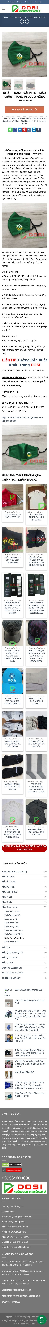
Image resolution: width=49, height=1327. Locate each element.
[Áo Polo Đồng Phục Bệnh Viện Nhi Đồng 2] (36, 497)
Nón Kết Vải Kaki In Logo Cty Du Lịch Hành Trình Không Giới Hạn (36, 561)
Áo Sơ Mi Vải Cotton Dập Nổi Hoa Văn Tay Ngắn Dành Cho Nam (12, 833)
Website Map (8, 1212)
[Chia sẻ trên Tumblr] (38, 130)
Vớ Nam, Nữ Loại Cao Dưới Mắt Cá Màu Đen (13, 786)
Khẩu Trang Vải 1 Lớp (13, 930)
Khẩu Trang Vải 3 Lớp (37, 17)
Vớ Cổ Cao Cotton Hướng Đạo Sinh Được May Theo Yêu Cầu (36, 788)
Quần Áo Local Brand (12, 968)
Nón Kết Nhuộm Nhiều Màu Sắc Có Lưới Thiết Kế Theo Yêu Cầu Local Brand (36, 656)
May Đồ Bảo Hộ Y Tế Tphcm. (15, 1237)
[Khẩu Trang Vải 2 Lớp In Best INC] (12, 497)
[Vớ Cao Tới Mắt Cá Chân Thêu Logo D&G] (36, 681)
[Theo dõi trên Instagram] (9, 1178)
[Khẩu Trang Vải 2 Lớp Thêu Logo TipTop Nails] (12, 540)
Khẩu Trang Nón (11, 919)
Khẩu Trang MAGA (12, 915)
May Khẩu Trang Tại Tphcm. (15, 1227)
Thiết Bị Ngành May (11, 978)
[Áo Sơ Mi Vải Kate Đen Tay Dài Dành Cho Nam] (36, 812)
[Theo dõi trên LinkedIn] (23, 1178)
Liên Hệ (38, 2)
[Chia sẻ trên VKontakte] (29, 130)
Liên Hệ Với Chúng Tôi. (13, 1206)
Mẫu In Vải (7, 897)
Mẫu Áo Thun (8, 887)
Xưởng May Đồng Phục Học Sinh (17, 1217)
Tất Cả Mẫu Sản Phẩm (12, 973)
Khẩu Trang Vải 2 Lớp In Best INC (13, 516)
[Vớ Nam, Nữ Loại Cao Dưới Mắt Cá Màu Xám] (36, 724)
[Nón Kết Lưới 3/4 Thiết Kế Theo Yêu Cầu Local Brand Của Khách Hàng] (12, 633)
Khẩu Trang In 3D (39, 118)
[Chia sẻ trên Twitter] (20, 130)
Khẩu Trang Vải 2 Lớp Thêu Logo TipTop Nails (13, 560)
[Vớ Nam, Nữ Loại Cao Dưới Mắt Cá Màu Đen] (12, 766)
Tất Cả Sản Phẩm (15, 2)
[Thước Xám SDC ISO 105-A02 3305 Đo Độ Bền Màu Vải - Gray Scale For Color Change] (36, 585)
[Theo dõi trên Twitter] (14, 1178)
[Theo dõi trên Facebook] (4, 1178)
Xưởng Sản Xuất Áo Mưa (14, 1232)
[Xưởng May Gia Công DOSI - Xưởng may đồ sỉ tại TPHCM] (26, 8)
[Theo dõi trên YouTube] (28, 1178)
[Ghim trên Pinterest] (24, 130)
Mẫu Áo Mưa (8, 877)
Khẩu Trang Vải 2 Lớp (13, 934)
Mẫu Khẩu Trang (20, 17)
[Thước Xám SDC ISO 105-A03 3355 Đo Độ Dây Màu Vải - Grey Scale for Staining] (12, 585)
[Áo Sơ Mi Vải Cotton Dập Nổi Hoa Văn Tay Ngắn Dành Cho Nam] (12, 812)
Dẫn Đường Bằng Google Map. (16, 1247)
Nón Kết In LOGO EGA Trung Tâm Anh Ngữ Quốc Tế (12, 701)
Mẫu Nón (6, 947)
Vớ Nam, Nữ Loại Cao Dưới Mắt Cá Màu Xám (36, 743)
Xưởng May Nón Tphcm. (13, 1222)
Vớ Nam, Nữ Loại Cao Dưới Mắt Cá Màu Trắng (13, 743)
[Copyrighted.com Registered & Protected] (12, 1171)
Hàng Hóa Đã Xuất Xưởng (21, 118)
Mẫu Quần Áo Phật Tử (12, 953)
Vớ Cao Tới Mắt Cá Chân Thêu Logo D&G (36, 701)
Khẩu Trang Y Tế (11, 942)
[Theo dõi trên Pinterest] (18, 1178)
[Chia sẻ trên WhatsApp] (10, 130)
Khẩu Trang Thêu (11, 926)
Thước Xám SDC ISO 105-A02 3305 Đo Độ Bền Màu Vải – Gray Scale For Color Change (36, 608)
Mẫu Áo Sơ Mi (8, 882)
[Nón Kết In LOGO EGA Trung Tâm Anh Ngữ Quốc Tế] (12, 681)
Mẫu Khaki (7, 902)
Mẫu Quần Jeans (10, 957)
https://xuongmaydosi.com (19, 1290)
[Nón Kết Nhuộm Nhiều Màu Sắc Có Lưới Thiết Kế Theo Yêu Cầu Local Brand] (36, 633)
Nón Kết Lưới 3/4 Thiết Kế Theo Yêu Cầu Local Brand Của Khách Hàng (12, 656)
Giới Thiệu (29, 2)
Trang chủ (7, 17)
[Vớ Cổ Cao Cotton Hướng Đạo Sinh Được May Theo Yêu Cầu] (36, 766)
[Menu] (3, 8)
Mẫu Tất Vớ (7, 963)
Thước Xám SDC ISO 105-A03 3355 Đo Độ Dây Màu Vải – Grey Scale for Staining (12, 608)
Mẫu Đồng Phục (9, 892)
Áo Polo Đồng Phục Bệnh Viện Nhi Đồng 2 (36, 517)
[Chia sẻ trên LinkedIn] (34, 130)
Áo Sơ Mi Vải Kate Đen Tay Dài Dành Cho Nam (36, 831)
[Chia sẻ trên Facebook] (15, 130)
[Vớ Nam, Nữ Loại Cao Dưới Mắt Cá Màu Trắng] (12, 724)
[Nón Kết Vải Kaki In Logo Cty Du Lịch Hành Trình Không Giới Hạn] (36, 540)
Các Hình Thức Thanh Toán (15, 1242)
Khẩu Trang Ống (11, 923)
